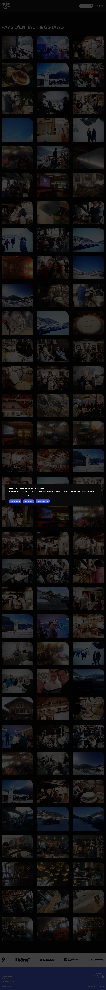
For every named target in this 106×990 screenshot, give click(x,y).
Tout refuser (28, 501)
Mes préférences (42, 501)
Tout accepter (15, 501)
